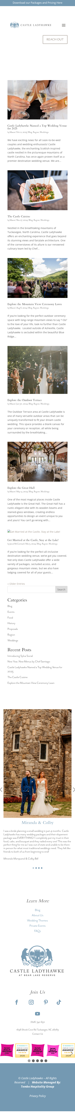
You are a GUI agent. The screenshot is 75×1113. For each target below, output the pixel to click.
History (11, 623)
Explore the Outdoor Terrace (25, 400)
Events (11, 612)
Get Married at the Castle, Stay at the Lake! (33, 540)
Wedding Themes (37, 920)
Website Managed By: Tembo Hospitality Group (41, 1084)
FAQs (37, 931)
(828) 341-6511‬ (37, 1022)
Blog (30, 132)
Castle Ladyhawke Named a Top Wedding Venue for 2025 (37, 127)
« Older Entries (16, 583)
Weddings (44, 132)
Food (10, 617)
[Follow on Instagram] (58, 52)
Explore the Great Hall (21, 488)
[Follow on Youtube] (37, 1014)
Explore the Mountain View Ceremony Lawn (35, 304)
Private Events (37, 926)
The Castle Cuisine (19, 216)
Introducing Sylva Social (20, 656)
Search (61, 589)
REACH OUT (55, 39)
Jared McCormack (17, 544)
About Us (37, 915)
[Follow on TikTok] (59, 1002)
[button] (33, 868)
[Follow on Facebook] (51, 52)
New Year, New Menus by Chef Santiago (29, 661)
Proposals (13, 629)
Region (36, 132)
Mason (12, 132)
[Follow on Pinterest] (65, 52)
